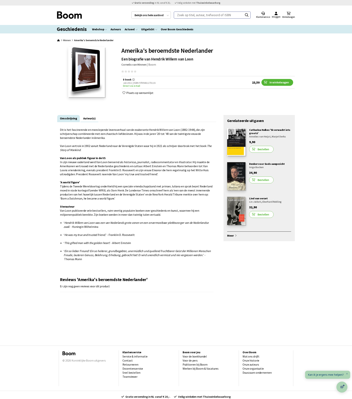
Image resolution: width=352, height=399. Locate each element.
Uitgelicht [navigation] (148, 29)
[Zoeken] (246, 15)
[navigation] (151, 15)
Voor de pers (190, 360)
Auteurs (116, 29)
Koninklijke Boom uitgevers (89, 360)
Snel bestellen (131, 372)
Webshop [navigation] (98, 29)
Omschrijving (68, 118)
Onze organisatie (253, 368)
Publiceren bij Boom (195, 364)
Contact (127, 360)
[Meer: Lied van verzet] (236, 224)
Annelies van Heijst (259, 136)
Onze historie (251, 360)
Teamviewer (130, 376)
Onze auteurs (251, 364)
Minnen (67, 40)
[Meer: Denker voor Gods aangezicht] (236, 189)
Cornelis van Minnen (133, 64)
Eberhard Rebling (271, 201)
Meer (230, 235)
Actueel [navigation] (130, 29)
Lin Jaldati (255, 201)
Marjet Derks (279, 136)
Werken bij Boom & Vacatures (201, 368)
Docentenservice (132, 368)
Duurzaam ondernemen (257, 372)
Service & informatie (134, 356)
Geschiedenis (72, 29)
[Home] (58, 40)
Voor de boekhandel (195, 356)
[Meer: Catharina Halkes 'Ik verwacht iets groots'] (236, 155)
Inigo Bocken (256, 167)
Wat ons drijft (251, 356)
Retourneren (130, 364)
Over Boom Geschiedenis (177, 29)
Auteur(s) (89, 118)
